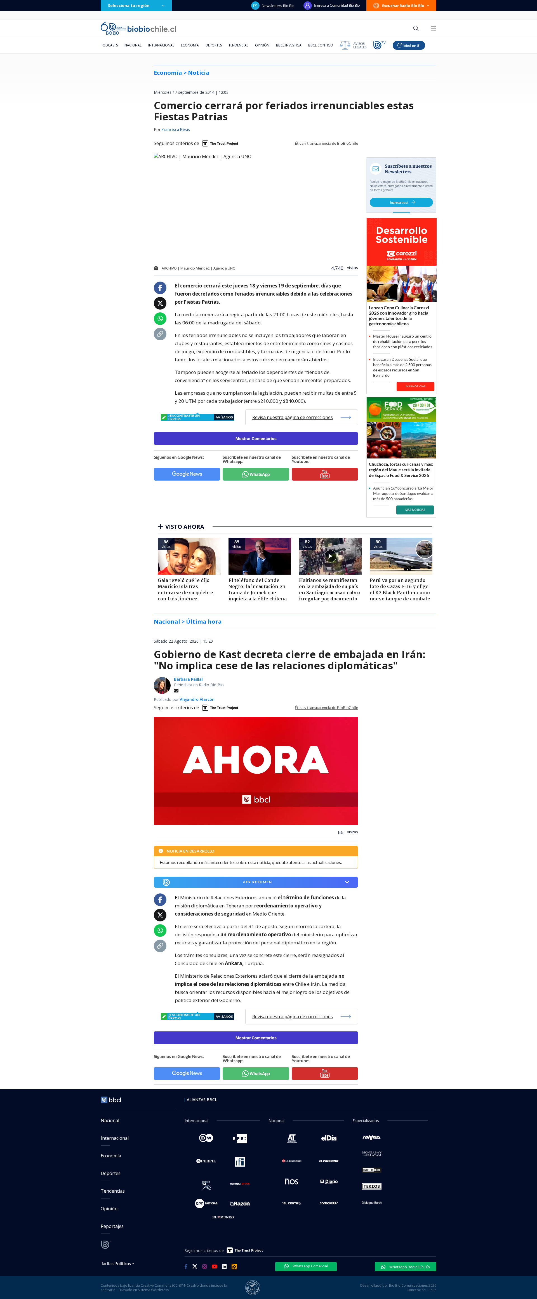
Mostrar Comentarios (256, 438)
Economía (190, 45)
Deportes (214, 45)
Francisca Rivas (175, 130)
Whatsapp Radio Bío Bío (409, 1266)
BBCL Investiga (289, 45)
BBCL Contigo (320, 45)
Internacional (161, 45)
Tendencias (238, 45)
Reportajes (112, 1226)
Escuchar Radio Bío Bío (403, 5)
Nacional (133, 45)
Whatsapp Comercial (310, 1265)
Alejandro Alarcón (197, 699)
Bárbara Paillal (188, 679)
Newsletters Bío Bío (278, 5)
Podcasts (109, 45)
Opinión (262, 45)
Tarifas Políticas (116, 1263)
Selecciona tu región (128, 5)
